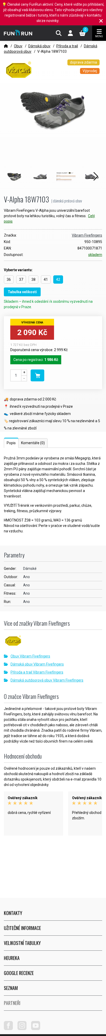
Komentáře (33, 443)
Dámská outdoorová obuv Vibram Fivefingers (47, 680)
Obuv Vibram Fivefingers (30, 656)
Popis (11, 443)
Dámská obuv (39, 46)
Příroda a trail (67, 46)
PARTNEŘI (12, 1003)
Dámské (30, 568)
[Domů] (6, 46)
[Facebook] (10, 1029)
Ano (26, 577)
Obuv (18, 46)
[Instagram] (23, 1029)
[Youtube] (37, 1029)
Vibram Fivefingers (87, 235)
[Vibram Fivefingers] (53, 642)
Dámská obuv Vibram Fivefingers (37, 664)
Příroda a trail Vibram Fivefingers (37, 672)
